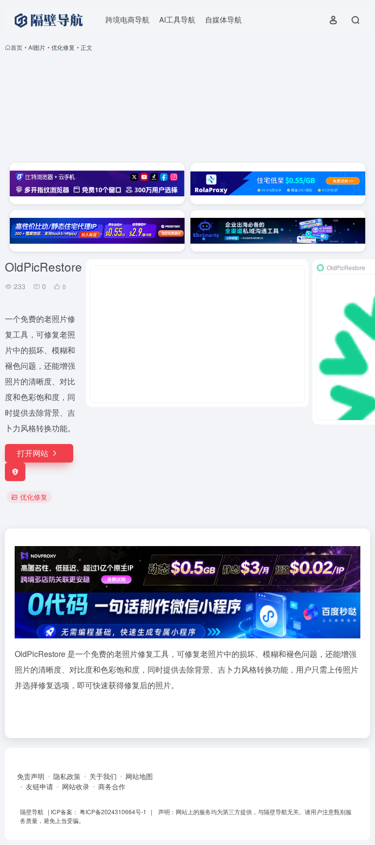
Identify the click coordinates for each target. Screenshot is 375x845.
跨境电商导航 (127, 19)
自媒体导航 (223, 19)
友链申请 (39, 786)
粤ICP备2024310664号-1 (113, 811)
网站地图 (139, 776)
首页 (16, 47)
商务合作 (111, 786)
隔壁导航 (31, 811)
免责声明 (30, 776)
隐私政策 (67, 776)
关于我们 (103, 776)
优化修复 (63, 47)
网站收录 (75, 786)
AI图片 (36, 47)
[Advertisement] (187, 109)
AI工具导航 (177, 19)
